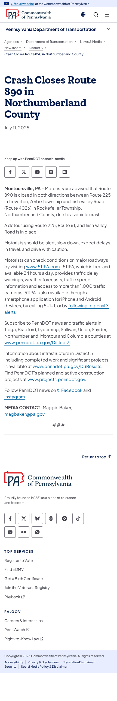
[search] (95, 14)
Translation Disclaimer (79, 662)
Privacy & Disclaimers (43, 662)
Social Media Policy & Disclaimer (44, 666)
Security (10, 666)
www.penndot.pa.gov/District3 (37, 342)
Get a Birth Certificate (23, 578)
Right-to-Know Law (21, 638)
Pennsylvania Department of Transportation (50, 29)
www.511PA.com (43, 266)
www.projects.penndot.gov (56, 379)
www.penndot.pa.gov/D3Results (67, 366)
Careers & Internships (23, 620)
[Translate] (83, 14)
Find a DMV (14, 569)
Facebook (71, 390)
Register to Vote (18, 560)
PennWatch (14, 629)
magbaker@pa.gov (24, 414)
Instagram (14, 396)
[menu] (107, 14)
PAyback (12, 596)
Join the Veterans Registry (27, 587)
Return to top (94, 456)
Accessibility (13, 662)
